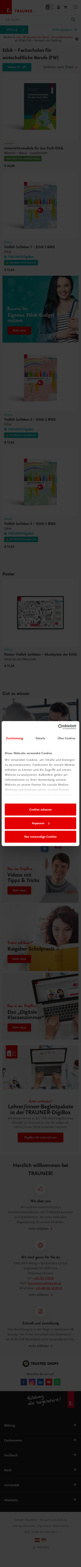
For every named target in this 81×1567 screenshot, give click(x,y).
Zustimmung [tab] (14, 738)
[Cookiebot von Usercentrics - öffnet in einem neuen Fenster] (58, 727)
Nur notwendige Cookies (40, 836)
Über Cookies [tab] (66, 738)
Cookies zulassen (40, 809)
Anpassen (38, 823)
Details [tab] (40, 738)
